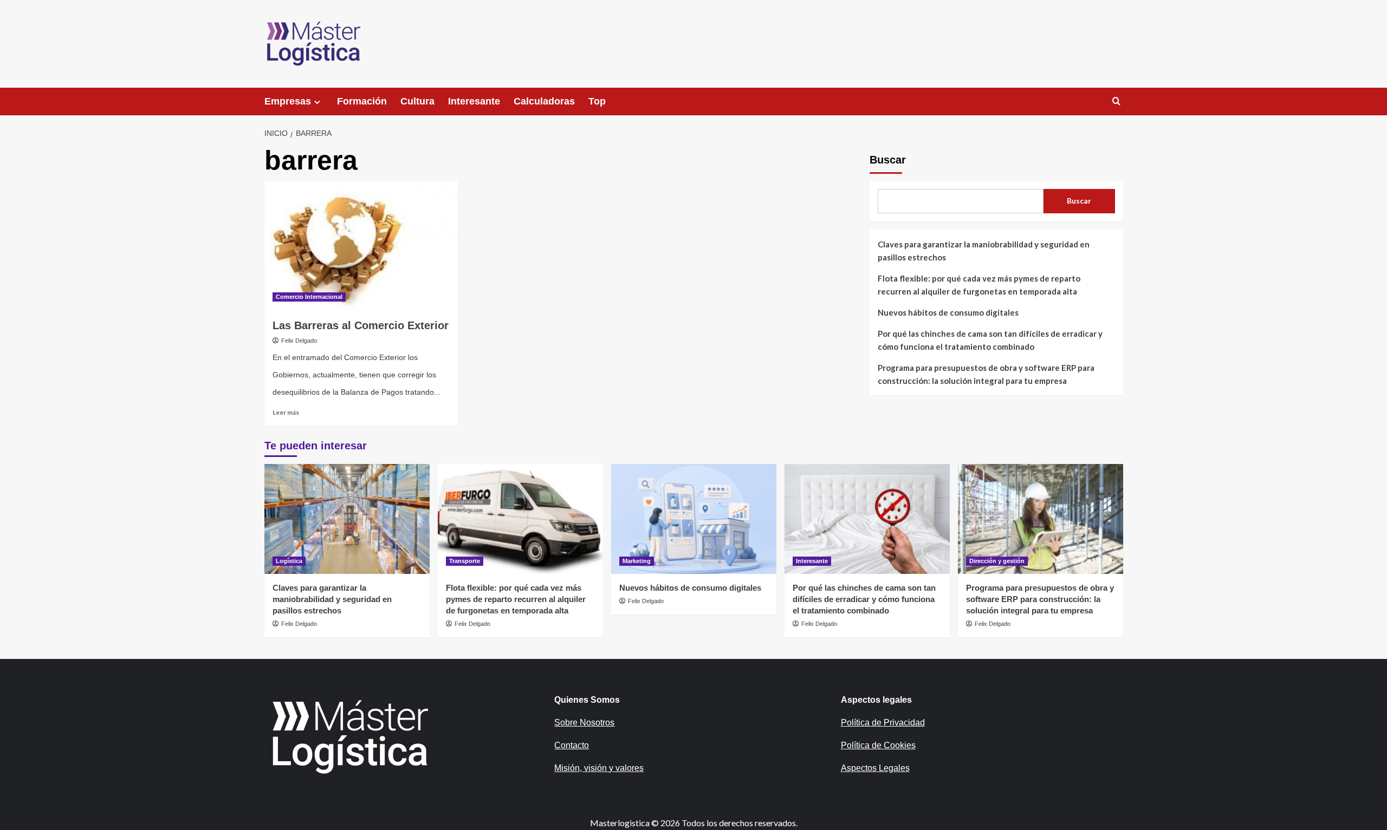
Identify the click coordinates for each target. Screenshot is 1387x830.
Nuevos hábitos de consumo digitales (948, 312)
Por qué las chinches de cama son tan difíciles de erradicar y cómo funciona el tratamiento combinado (990, 340)
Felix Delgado (299, 340)
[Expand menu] (317, 102)
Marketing (637, 561)
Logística (289, 561)
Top (597, 101)
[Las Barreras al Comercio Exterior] (361, 245)
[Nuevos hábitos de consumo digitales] (693, 519)
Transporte (464, 561)
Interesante (474, 101)
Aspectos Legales (875, 768)
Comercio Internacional (309, 296)
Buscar (888, 160)
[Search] (1116, 101)
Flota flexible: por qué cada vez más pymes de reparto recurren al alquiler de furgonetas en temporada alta (979, 284)
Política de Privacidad (883, 722)
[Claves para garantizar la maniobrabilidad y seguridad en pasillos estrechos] (347, 519)
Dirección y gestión (997, 561)
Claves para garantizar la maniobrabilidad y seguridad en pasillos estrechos (984, 250)
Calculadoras (544, 101)
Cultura (417, 101)
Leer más (286, 412)
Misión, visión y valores (599, 768)
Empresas (287, 101)
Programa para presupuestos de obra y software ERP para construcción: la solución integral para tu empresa (986, 374)
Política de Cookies (878, 745)
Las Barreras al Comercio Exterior (361, 325)
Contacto (571, 745)
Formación (362, 101)
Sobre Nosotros (584, 722)
